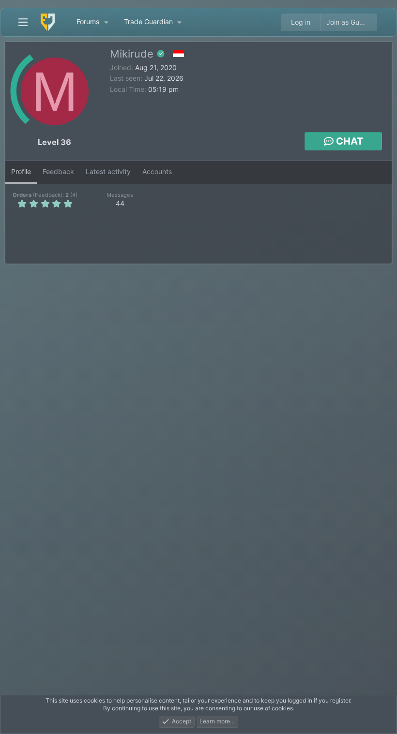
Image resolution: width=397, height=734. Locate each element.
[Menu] (22, 22)
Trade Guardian (148, 21)
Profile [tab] (21, 171)
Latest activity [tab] (108, 171)
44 (120, 203)
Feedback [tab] (58, 171)
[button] (106, 22)
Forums (87, 21)
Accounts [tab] (157, 171)
